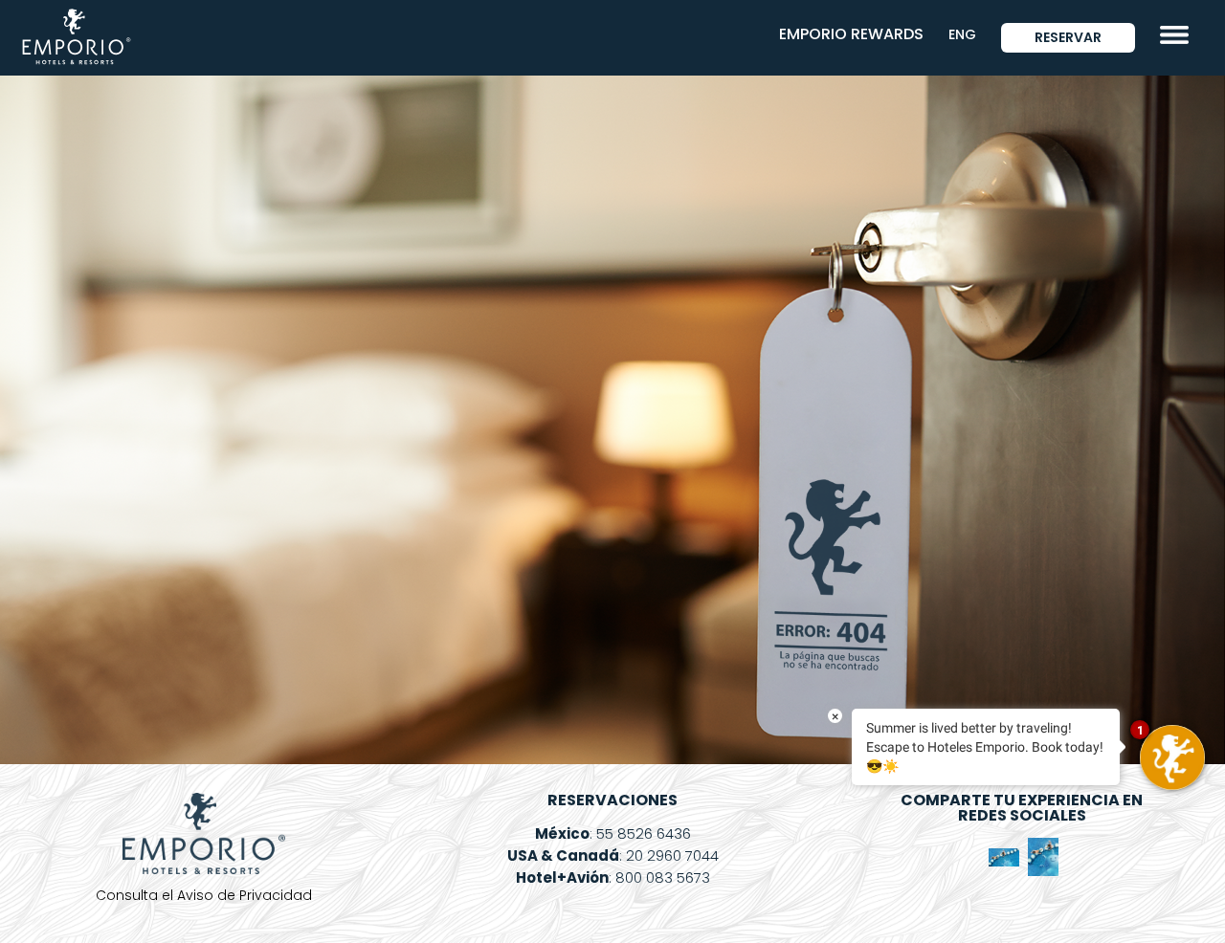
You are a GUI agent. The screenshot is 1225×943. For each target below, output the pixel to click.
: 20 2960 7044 (613, 855)
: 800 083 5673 (613, 877)
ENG (962, 34)
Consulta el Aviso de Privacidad (204, 895)
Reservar (1068, 37)
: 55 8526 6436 (613, 833)
